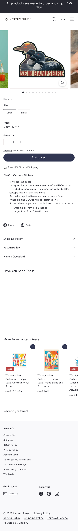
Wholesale (8, 474)
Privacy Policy (10, 450)
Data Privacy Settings (14, 464)
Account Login (10, 454)
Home (6, 99)
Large (9, 112)
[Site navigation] (72, 19)
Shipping (7, 150)
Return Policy (11, 247)
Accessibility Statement (15, 469)
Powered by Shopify (15, 522)
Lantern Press (29, 339)
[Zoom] (62, 82)
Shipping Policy (13, 238)
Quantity (8, 135)
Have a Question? (14, 256)
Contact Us (9, 435)
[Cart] (62, 19)
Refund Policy (11, 517)
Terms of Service (57, 517)
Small (24, 112)
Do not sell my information (17, 459)
